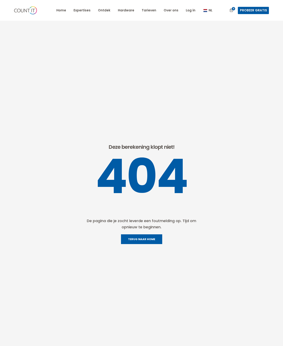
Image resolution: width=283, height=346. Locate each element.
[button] (253, 10)
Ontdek (104, 10)
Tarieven (149, 10)
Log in (190, 10)
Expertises (82, 10)
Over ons (171, 10)
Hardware (126, 10)
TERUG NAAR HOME (141, 239)
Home (61, 10)
